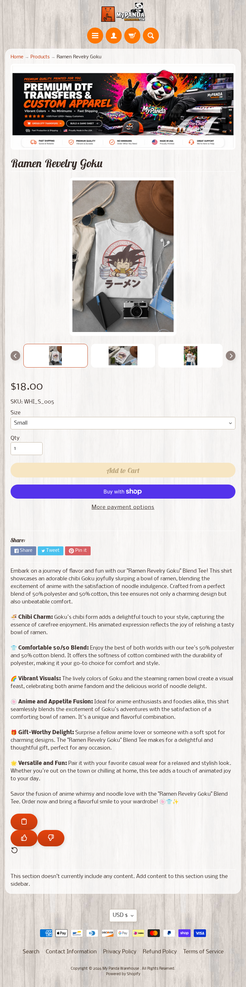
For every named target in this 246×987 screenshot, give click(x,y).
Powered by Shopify (123, 974)
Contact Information (71, 952)
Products (40, 57)
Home (17, 57)
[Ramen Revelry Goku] (55, 356)
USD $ (120, 915)
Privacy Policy (119, 952)
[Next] (230, 356)
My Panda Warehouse (121, 969)
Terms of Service (203, 952)
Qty (15, 438)
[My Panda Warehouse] (123, 12)
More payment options (123, 507)
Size (15, 413)
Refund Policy (160, 952)
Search (31, 952)
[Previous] (15, 356)
